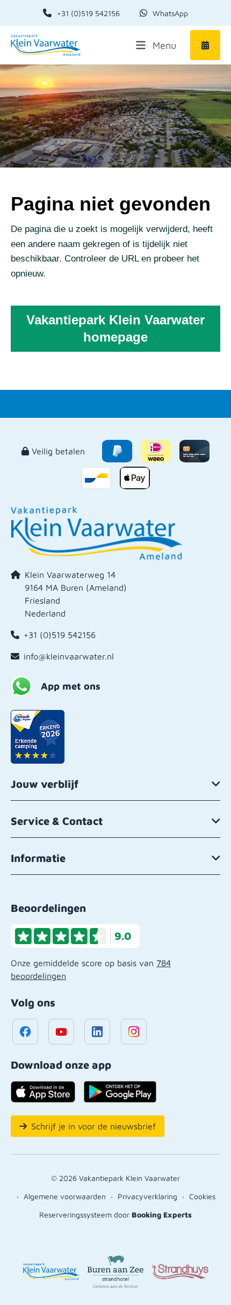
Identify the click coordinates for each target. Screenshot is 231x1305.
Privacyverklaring (147, 1196)
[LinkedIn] (97, 1032)
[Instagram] (134, 1032)
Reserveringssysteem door (115, 1214)
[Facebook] (25, 1032)
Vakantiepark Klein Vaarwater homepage (115, 328)
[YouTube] (61, 1032)
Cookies (202, 1196)
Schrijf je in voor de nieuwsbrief (93, 1126)
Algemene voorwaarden (65, 1196)
